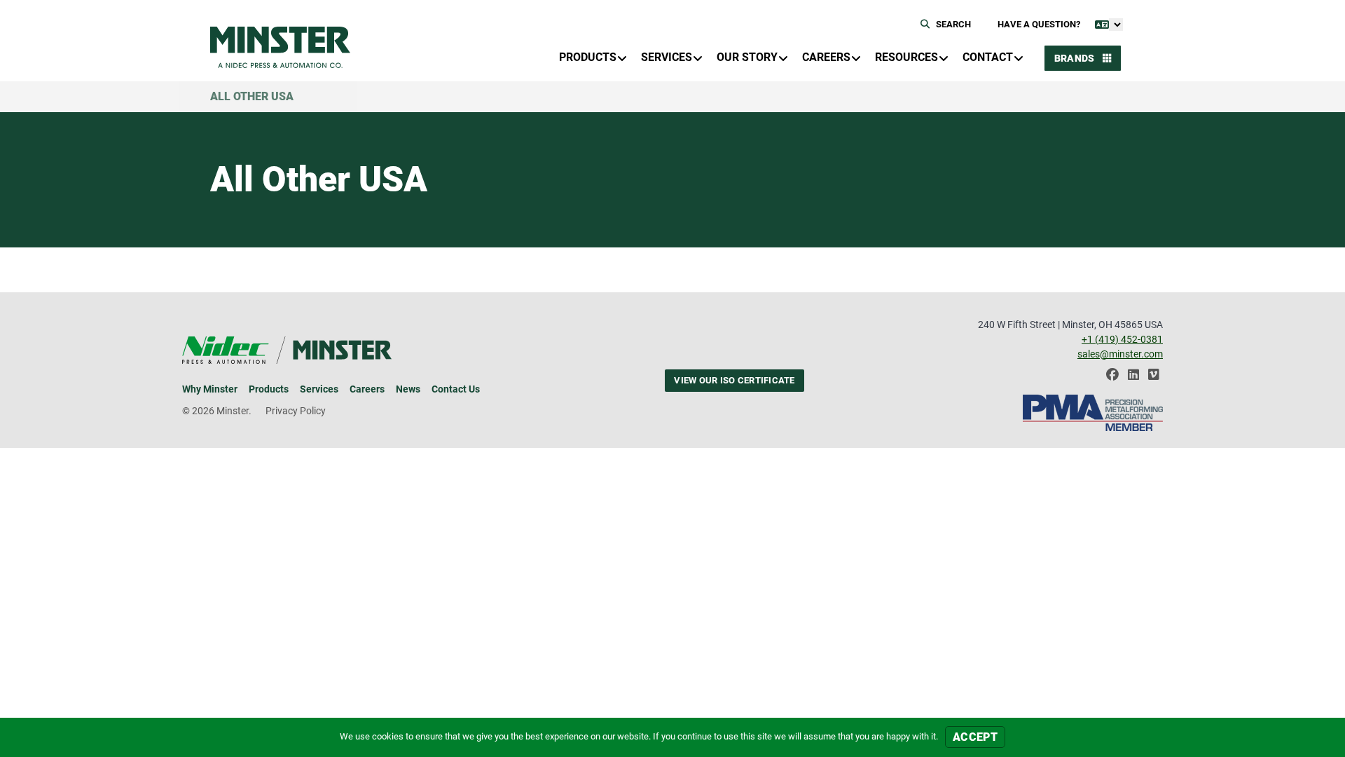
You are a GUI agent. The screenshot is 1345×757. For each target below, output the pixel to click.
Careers (367, 389)
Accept (975, 737)
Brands (1075, 58)
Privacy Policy (295, 410)
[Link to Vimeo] (1154, 378)
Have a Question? (1039, 24)
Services (319, 389)
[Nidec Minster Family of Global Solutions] (280, 47)
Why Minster (209, 389)
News (408, 389)
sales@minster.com (1120, 354)
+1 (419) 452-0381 (1122, 339)
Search (952, 24)
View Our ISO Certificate (734, 380)
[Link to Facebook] (1112, 378)
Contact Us (456, 389)
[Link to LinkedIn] (1133, 378)
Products (269, 389)
